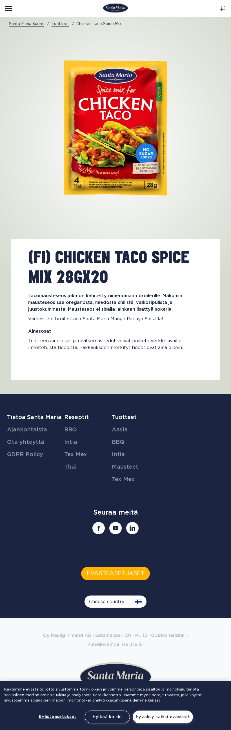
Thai (70, 467)
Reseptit (76, 417)
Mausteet (125, 467)
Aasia (120, 430)
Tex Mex (75, 454)
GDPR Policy (25, 454)
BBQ (70, 430)
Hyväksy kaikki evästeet (163, 717)
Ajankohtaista (27, 430)
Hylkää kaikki (107, 717)
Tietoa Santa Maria (34, 417)
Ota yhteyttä (25, 442)
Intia (70, 442)
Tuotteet (124, 417)
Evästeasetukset (57, 716)
